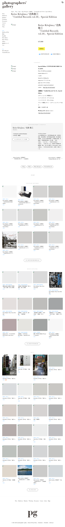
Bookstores (40, 522)
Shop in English (45, 54)
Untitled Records (6, 52)
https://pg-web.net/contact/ (49, 87)
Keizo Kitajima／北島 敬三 (23, 128)
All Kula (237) (32, 489)
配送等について (5, 43)
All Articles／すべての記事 (20, 139)
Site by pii (51, 522)
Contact (4, 23)
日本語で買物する (56, 54)
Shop (3, 26)
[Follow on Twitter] (30, 506)
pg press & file (5, 32)
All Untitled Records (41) (32, 260)
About (3, 25)
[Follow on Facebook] (34, 506)
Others (3, 41)
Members (4, 17)
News (3, 13)
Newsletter (46, 522)
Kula (3, 34)
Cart (3, 45)
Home (12, 11)
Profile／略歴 (17, 135)
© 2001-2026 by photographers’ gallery (19, 522)
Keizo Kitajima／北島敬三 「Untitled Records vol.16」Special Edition (37, 11)
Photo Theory (5, 39)
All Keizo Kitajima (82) (32, 343)
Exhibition (4, 15)
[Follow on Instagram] (27, 506)
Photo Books (5, 37)
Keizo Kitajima (5, 50)
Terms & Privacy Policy (32, 522)
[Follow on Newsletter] (38, 506)
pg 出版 (4, 36)
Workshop (4, 19)
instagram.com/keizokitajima (20, 133)
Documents (4, 21)
